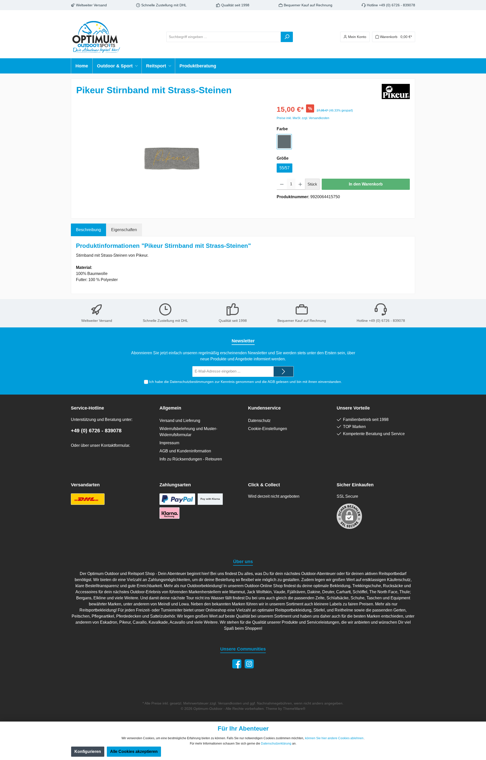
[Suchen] (287, 37)
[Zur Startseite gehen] (96, 36)
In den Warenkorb (366, 184)
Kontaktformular (115, 445)
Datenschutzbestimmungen (192, 382)
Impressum (169, 443)
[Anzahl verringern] (282, 184)
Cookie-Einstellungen (267, 429)
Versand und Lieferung (179, 420)
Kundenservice (264, 408)
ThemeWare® (294, 709)
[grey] (284, 141)
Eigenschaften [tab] (124, 230)
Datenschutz (259, 420)
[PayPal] (177, 499)
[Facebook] (236, 664)
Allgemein (170, 408)
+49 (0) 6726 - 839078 (96, 430)
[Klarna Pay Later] (169, 513)
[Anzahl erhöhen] (300, 184)
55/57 (284, 168)
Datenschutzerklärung (276, 743)
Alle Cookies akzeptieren (134, 751)
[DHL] (88, 499)
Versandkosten (230, 703)
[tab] (88, 230)
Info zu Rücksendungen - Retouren (190, 459)
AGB (271, 382)
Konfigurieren (87, 751)
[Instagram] (249, 664)
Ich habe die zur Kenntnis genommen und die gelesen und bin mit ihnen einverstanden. (245, 382)
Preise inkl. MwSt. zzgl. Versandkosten (303, 118)
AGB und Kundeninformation (185, 451)
